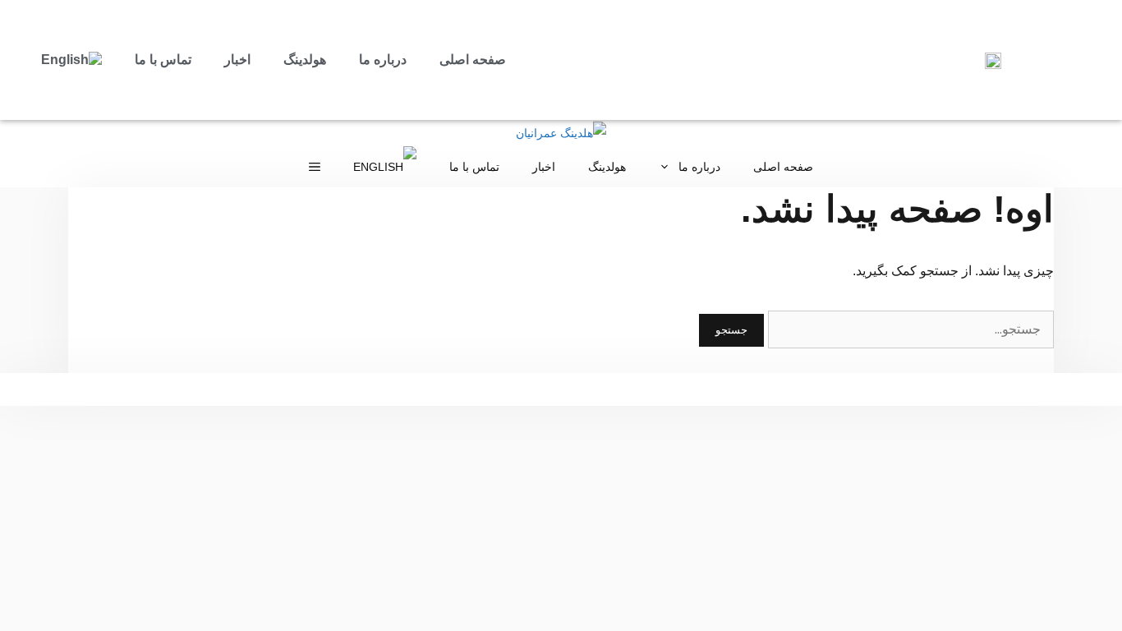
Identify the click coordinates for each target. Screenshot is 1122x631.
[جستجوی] (909, 329)
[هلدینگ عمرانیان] (561, 133)
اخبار (237, 60)
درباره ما (383, 60)
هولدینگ (304, 60)
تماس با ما (163, 60)
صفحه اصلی (472, 60)
